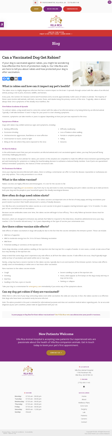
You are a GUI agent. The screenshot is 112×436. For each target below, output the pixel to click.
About (84, 399)
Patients (84, 415)
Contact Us (55, 353)
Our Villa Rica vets (62, 315)
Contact (84, 422)
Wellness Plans (84, 403)
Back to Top (12, 433)
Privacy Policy (6, 432)
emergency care (35, 286)
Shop (36, 9)
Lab (84, 412)
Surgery (84, 409)
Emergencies (72, 9)
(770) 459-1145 (74, 2)
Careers (84, 419)
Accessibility (29, 432)
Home (84, 396)
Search (5, 433)
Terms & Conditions (18, 432)
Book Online (52, 9)
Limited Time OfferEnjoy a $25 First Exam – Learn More (55, 33)
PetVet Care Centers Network (100, 434)
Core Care (84, 406)
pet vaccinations (27, 188)
